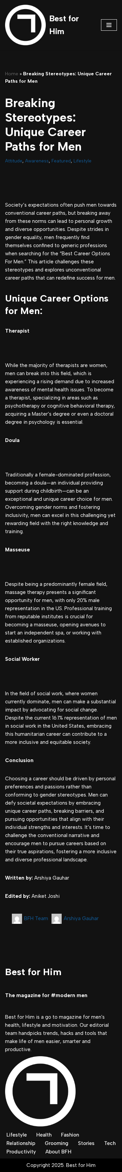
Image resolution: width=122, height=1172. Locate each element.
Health (44, 1135)
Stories (86, 1143)
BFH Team (36, 918)
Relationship (20, 1143)
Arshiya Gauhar (81, 918)
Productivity (21, 1152)
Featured (61, 160)
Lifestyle (83, 160)
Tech (110, 1143)
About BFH (58, 1152)
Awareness (37, 160)
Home (11, 74)
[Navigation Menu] (109, 25)
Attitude (13, 160)
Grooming (56, 1143)
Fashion (70, 1135)
